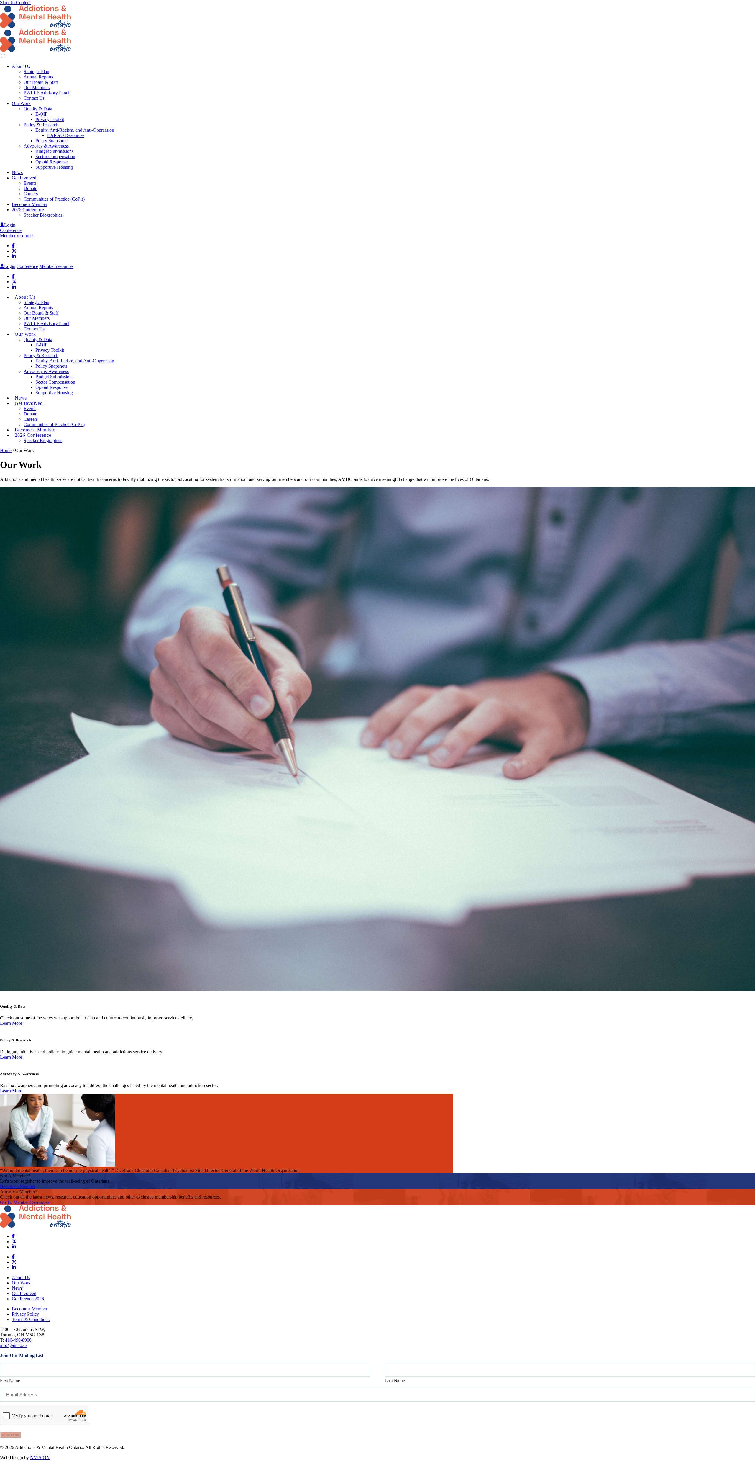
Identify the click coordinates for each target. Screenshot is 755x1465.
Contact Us (34, 98)
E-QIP (41, 114)
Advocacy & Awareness (46, 145)
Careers (31, 193)
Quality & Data (38, 108)
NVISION (40, 1457)
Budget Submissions (54, 151)
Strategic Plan (36, 71)
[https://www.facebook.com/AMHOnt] (13, 245)
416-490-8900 (18, 1340)
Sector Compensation (55, 156)
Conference (11, 230)
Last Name (395, 1380)
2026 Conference (28, 209)
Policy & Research (41, 124)
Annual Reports (38, 76)
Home (6, 450)
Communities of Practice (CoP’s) (54, 199)
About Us (21, 66)
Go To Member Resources (24, 1202)
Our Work (21, 103)
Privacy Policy (25, 1314)
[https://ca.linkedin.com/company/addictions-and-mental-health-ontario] (14, 256)
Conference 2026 (28, 1298)
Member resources (17, 235)
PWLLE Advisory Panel (46, 92)
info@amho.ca (13, 1345)
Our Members (37, 87)
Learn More (11, 1023)
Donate (30, 188)
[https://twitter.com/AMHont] (14, 250)
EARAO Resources (65, 135)
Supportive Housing (54, 167)
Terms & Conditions (31, 1319)
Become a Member (29, 204)
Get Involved (24, 177)
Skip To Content (15, 2)
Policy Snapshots (51, 140)
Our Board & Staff (41, 82)
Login (9, 224)
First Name (10, 1380)
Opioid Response (51, 161)
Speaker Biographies (43, 214)
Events (30, 183)
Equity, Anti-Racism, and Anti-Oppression (74, 129)
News (17, 172)
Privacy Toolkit (49, 119)
